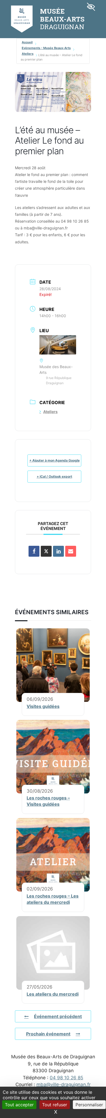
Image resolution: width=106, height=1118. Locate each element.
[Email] (70, 551)
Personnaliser (89, 1104)
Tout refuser (54, 1104)
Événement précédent (58, 1016)
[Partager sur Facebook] (34, 551)
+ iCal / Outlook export (54, 476)
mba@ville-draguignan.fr (63, 1084)
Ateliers (27, 54)
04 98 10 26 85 (66, 1077)
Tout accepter (19, 1104)
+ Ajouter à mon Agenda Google (54, 460)
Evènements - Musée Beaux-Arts (46, 48)
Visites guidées (43, 706)
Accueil (27, 42)
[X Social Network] (46, 551)
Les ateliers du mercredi (53, 994)
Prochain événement (48, 1034)
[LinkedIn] (58, 551)
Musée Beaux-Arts (62, 15)
